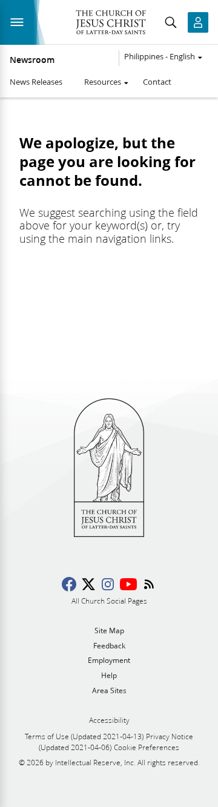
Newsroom (32, 60)
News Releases (36, 81)
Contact (157, 81)
